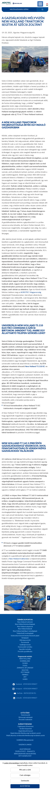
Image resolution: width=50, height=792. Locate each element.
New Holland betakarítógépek (25, 624)
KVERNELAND (25, 661)
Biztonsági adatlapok (25, 717)
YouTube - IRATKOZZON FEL (26, 693)
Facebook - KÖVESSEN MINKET (26, 684)
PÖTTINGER (25, 672)
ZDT (25, 677)
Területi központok (25, 729)
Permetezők (25, 642)
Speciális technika (25, 649)
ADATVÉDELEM (25, 749)
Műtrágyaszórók (25, 640)
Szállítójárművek (25, 645)
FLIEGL (25, 665)
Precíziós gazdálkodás (25, 651)
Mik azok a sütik (25, 770)
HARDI (25, 679)
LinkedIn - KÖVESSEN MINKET (26, 698)
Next (48, 598)
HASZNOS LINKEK (25, 744)
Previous (1, 598)
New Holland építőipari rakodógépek (25, 631)
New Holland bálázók (25, 629)
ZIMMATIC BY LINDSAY (25, 668)
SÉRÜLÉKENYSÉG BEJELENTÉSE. (25, 754)
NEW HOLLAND (25, 659)
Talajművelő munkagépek (25, 633)
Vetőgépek (25, 638)
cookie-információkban (11, 763)
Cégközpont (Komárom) (25, 726)
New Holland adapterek (25, 626)
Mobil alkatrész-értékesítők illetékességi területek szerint (25, 735)
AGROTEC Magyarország (31, 292)
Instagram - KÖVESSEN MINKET (27, 689)
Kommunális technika (25, 647)
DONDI (25, 663)
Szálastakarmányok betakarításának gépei (25, 636)
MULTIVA (25, 670)
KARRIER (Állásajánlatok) (25, 740)
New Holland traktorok (18, 559)
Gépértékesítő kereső (25, 731)
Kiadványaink (25, 715)
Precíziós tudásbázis (25, 719)
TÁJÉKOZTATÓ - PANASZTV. (25, 751)
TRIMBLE (25, 675)
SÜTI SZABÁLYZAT (25, 756)
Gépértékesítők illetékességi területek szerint (25, 733)
